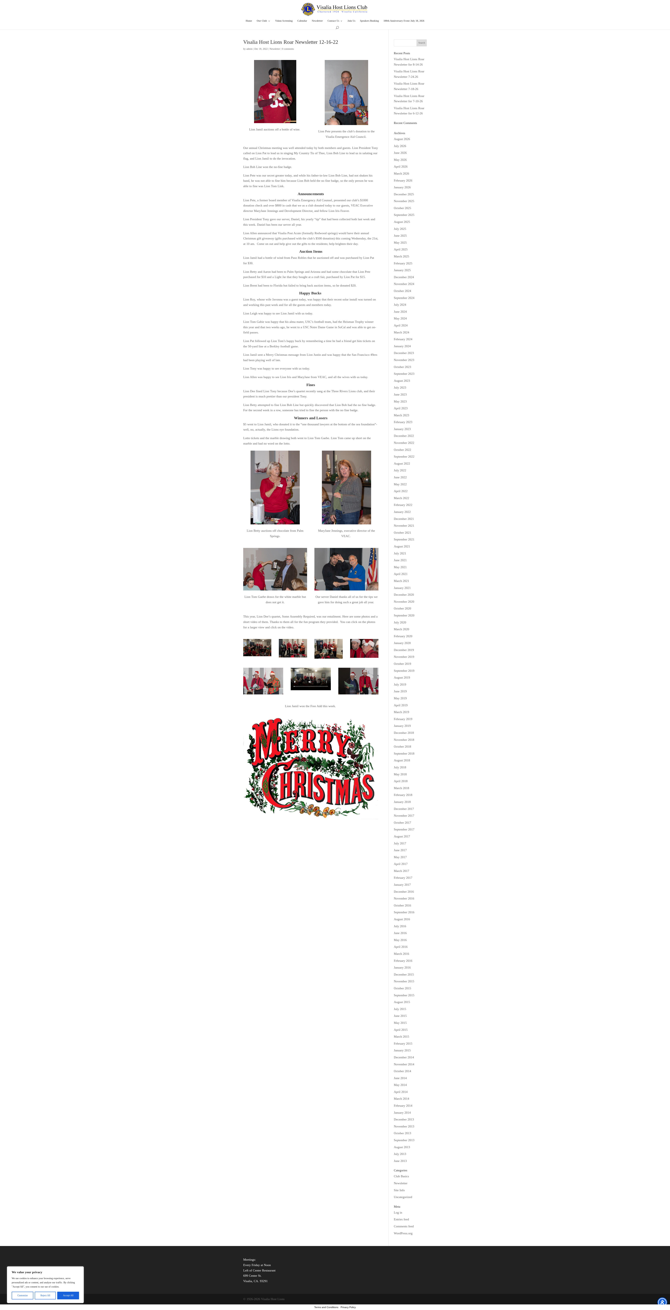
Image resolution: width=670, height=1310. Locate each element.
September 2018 (404, 753)
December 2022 (404, 436)
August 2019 (402, 677)
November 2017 (404, 815)
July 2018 (400, 767)
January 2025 (402, 270)
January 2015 (402, 1050)
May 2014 (400, 1085)
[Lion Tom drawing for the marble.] (275, 590)
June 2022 (400, 477)
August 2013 (402, 1147)
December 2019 (404, 650)
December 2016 (404, 891)
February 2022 (403, 505)
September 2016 (404, 912)
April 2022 (401, 491)
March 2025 (401, 256)
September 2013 (404, 1140)
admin (249, 49)
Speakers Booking (369, 21)
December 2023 (404, 353)
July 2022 (400, 470)
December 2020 (404, 594)
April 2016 (401, 946)
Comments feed (404, 1226)
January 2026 (402, 187)
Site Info (399, 1190)
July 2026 (400, 146)
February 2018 (403, 795)
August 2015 (402, 1002)
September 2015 (404, 995)
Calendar (302, 21)
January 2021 (402, 588)
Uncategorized (403, 1197)
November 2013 (404, 1126)
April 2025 (401, 249)
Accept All (68, 1295)
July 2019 (400, 684)
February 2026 (403, 180)
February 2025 (403, 263)
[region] (45, 1284)
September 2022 (404, 456)
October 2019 (402, 663)
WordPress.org (403, 1233)
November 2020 (404, 601)
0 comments (288, 49)
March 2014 (401, 1098)
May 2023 (400, 401)
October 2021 (402, 532)
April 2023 (401, 408)
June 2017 (400, 850)
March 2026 (401, 173)
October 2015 (402, 988)
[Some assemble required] (257, 656)
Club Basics (401, 1176)
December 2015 (404, 974)
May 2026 (400, 159)
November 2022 (404, 443)
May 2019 (400, 698)
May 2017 (400, 857)
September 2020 (404, 615)
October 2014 (402, 1071)
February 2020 (403, 636)
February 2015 (403, 1043)
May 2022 (400, 484)
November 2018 (404, 739)
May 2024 (400, 318)
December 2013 (404, 1119)
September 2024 (404, 298)
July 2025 (400, 229)
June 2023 (400, 394)
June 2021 (400, 560)
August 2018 (402, 760)
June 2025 (400, 235)
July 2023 (400, 387)
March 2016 (401, 953)
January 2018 (402, 802)
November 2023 (404, 360)
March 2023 (401, 415)
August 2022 (402, 463)
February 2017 (403, 877)
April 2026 (401, 166)
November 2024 (404, 284)
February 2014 (403, 1105)
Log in (398, 1212)
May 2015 (400, 1023)
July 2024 (400, 304)
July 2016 (400, 926)
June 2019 (400, 691)
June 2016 (400, 933)
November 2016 (404, 898)
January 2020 (402, 643)
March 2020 (401, 629)
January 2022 (402, 512)
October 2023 (402, 367)
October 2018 (402, 746)
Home (249, 21)
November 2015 (404, 981)
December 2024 (404, 277)
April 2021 (401, 574)
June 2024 (400, 311)
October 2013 (402, 1133)
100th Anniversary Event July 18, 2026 (404, 21)
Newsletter (317, 21)
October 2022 (402, 449)
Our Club (262, 21)
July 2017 (400, 843)
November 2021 (404, 525)
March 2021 (401, 581)
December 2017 (404, 809)
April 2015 (401, 1030)
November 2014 (404, 1064)
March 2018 (401, 788)
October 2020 (402, 608)
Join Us (351, 21)
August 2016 (402, 919)
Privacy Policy (348, 1307)
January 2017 (402, 884)
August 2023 (402, 380)
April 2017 (401, 864)
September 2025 (404, 215)
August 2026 (402, 139)
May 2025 (400, 242)
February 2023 (403, 422)
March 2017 (401, 871)
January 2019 (402, 726)
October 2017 (402, 822)
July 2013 (400, 1154)
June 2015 (400, 1016)
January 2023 (402, 429)
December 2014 (404, 1057)
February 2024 (403, 339)
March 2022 (401, 498)
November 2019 (404, 656)
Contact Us (333, 21)
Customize (22, 1295)
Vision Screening (284, 21)
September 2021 (404, 539)
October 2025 (402, 208)
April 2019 (401, 705)
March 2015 (401, 1036)
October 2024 (402, 291)
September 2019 (404, 670)
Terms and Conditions (326, 1307)
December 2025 (404, 194)
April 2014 (401, 1092)
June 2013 (400, 1161)
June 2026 (400, 153)
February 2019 (403, 719)
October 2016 (402, 905)
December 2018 (404, 733)
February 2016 (403, 960)
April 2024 (401, 325)
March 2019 (401, 712)
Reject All (45, 1295)
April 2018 (401, 781)
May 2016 (400, 940)
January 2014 (402, 1112)
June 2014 (400, 1078)
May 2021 (400, 567)
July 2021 (400, 553)
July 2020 (400, 622)
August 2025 (402, 222)
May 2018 (400, 774)
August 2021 (402, 546)
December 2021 (404, 519)
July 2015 (400, 1009)
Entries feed (401, 1219)
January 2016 (402, 967)
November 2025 (404, 201)
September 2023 (404, 373)
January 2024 (402, 346)
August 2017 (402, 836)
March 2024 (401, 332)
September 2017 (404, 829)
